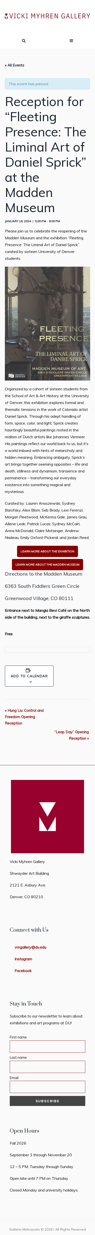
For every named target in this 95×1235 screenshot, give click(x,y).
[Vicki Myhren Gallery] (47, 16)
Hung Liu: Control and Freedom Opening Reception (24, 716)
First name (18, 1037)
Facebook (23, 970)
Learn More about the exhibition (47, 551)
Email (14, 1078)
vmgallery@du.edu (30, 947)
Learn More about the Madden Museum (47, 564)
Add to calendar (29, 676)
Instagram (23, 958)
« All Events (14, 65)
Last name (18, 1057)
